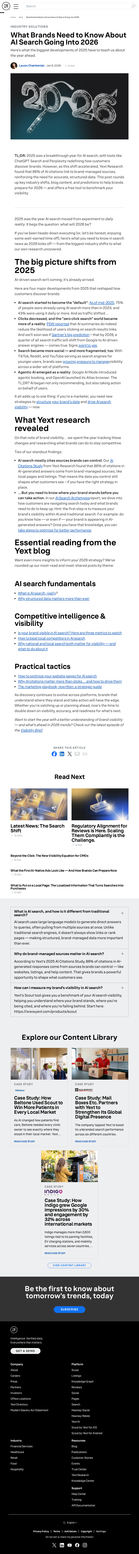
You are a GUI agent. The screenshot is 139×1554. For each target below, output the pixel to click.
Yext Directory (19, 1404)
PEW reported (58, 324)
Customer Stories (82, 1458)
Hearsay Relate (81, 1416)
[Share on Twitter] (70, 754)
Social (75, 1393)
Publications (79, 1452)
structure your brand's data (58, 401)
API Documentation (83, 1505)
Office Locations (21, 1399)
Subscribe (69, 1309)
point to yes (87, 345)
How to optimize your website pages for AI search (57, 676)
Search (76, 1404)
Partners (16, 1387)
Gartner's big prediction (71, 334)
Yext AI (76, 1422)
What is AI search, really (37, 593)
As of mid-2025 (101, 302)
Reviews (77, 1387)
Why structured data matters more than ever (54, 598)
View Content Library (69, 1265)
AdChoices (70, 1531)
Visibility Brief (32, 730)
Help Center (79, 1494)
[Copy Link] (85, 754)
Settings (101, 1531)
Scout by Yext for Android (87, 1433)
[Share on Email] (77, 754)
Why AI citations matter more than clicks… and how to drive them (70, 681)
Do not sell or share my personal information (69, 1536)
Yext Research (80, 1475)
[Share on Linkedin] (62, 754)
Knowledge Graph (83, 1381)
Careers (15, 1376)
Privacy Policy (41, 1531)
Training (77, 1499)
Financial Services (22, 1446)
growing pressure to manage (86, 361)
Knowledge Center (83, 1481)
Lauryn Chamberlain (32, 65)
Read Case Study (24, 1141)
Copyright (86, 1531)
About (14, 1370)
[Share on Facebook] (54, 754)
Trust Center (79, 1469)
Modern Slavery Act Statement (29, 1410)
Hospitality (17, 1469)
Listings (76, 1376)
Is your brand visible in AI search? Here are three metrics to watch (70, 633)
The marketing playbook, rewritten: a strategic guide (60, 686)
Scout (75, 1370)
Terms (56, 1531)
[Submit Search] (133, 6)
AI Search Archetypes (72, 498)
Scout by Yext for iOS (84, 1427)
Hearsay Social (81, 1410)
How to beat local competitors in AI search (51, 638)
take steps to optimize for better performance (54, 530)
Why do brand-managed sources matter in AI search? (59, 953)
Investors (16, 1393)
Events (76, 1463)
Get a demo (25, 1351)
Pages (75, 1399)
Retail (14, 1458)
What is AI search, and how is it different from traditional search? (61, 913)
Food (14, 1463)
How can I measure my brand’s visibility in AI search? (58, 987)
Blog (74, 1446)
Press (14, 1381)
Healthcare (17, 1452)
